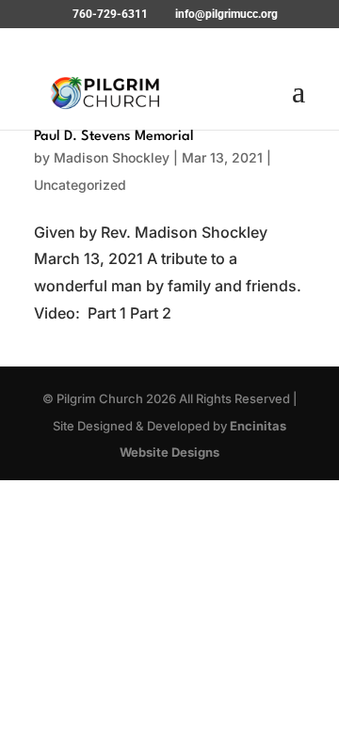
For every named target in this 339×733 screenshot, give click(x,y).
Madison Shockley (112, 157)
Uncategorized (80, 185)
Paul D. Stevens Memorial (114, 137)
